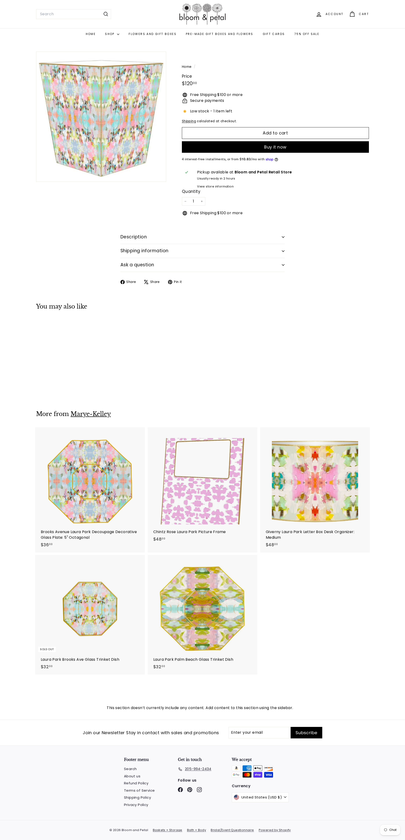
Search (130, 768)
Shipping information (144, 251)
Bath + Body (196, 830)
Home (91, 34)
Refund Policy (136, 783)
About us (132, 776)
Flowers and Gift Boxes (152, 34)
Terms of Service (139, 790)
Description (133, 237)
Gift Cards (274, 34)
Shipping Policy (137, 797)
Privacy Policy (136, 804)
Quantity (191, 191)
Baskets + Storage (167, 830)
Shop (110, 34)
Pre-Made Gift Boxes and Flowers (219, 34)
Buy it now (275, 147)
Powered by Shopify (275, 830)
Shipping (189, 121)
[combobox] (73, 14)
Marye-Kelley (91, 414)
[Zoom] (101, 117)
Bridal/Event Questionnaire (232, 830)
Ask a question (137, 265)
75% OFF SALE (306, 34)
